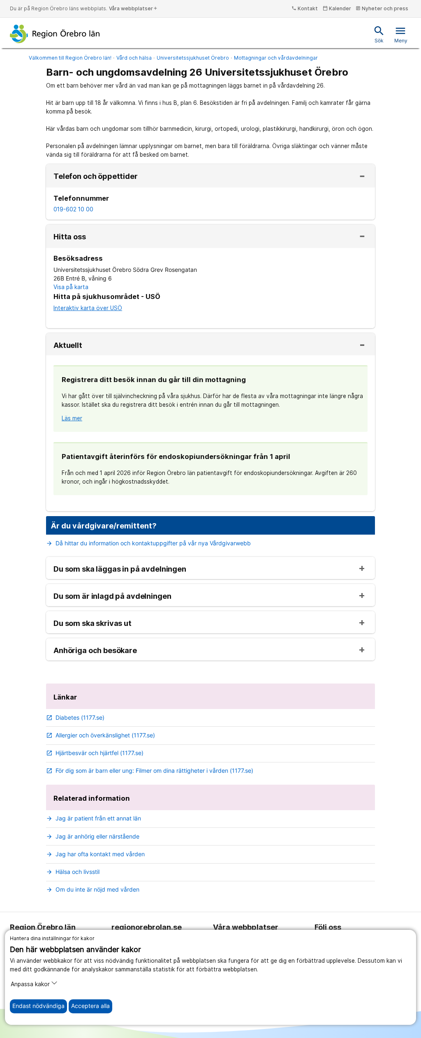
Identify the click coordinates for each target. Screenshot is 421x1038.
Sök (379, 34)
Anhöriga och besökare (95, 650)
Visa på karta (70, 287)
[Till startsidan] (55, 34)
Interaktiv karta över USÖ (87, 308)
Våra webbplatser (133, 8)
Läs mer (72, 418)
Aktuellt (67, 345)
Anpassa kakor (30, 984)
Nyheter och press (382, 8)
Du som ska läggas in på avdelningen (119, 569)
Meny (400, 34)
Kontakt (304, 8)
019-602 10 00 (73, 209)
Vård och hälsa (134, 58)
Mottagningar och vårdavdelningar (276, 58)
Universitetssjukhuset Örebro (193, 58)
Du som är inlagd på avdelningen (112, 596)
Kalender (337, 8)
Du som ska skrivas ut (92, 623)
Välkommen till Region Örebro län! (70, 58)
